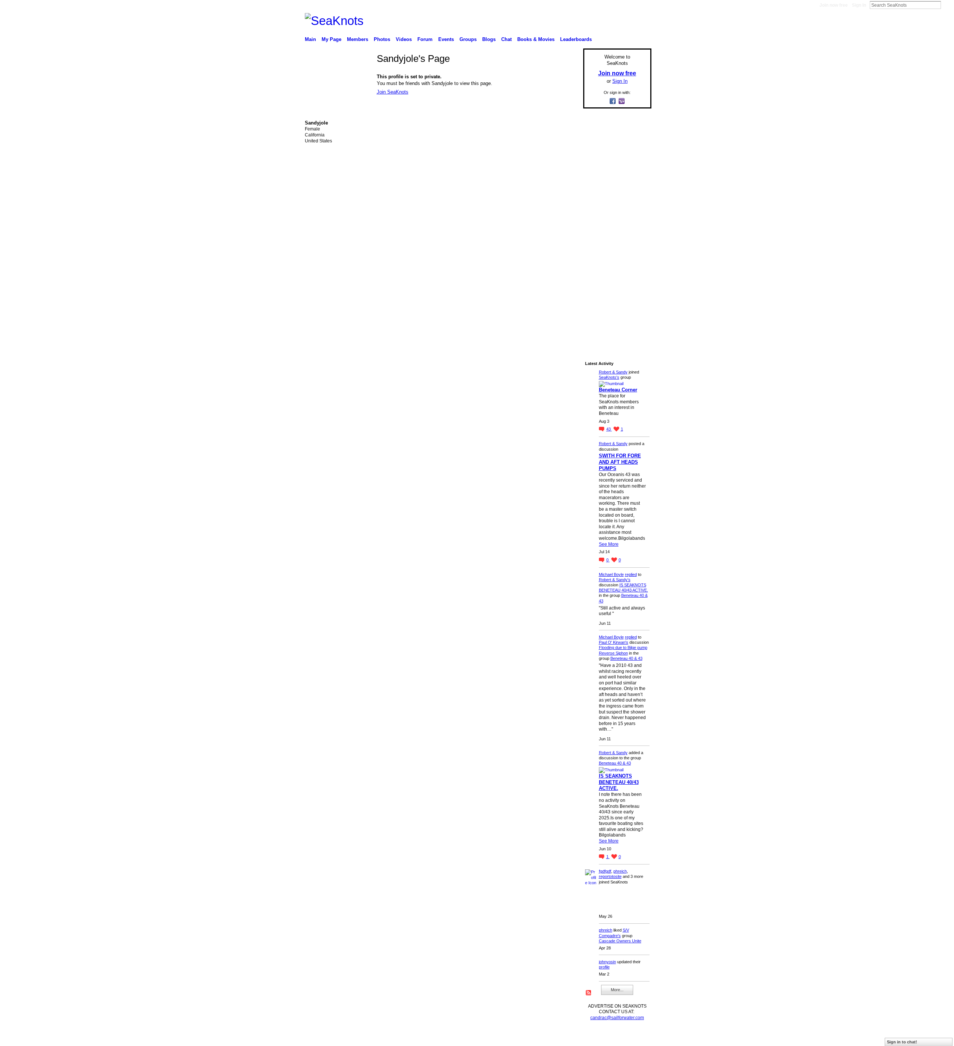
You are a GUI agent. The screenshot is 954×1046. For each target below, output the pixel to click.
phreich (620, 871)
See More (609, 544)
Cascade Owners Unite (620, 941)
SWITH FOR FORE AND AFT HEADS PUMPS (620, 462)
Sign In (859, 5)
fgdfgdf (605, 871)
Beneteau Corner (618, 390)
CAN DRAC (357, 1037)
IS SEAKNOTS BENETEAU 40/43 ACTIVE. (619, 782)
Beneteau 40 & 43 (626, 658)
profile (604, 967)
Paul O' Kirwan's (613, 642)
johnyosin (607, 962)
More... (617, 989)
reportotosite (610, 876)
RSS (588, 993)
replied (631, 574)
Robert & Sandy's (615, 579)
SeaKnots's (609, 377)
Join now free (833, 5)
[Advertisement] (615, 226)
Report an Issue (596, 1037)
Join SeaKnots (392, 92)
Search (947, 4)
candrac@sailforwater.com (617, 1017)
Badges (567, 1037)
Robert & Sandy (613, 372)
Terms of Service (634, 1037)
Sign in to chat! (902, 1042)
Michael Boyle (611, 574)
